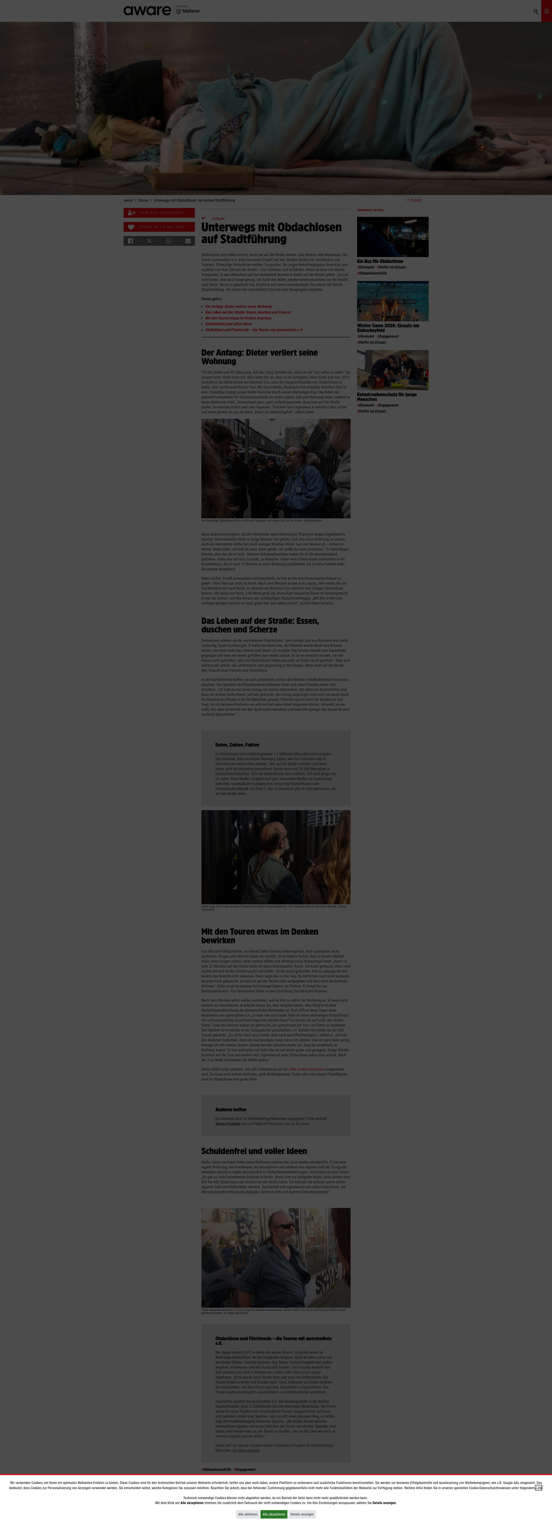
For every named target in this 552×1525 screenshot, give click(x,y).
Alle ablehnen (249, 1514)
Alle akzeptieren (275, 1514)
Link (538, 1487)
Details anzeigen (303, 1514)
